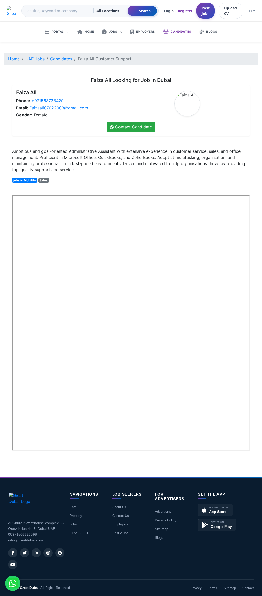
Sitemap (230, 588)
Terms (212, 588)
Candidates (61, 58)
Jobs (73, 524)
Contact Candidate (133, 127)
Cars (73, 507)
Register (185, 10)
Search (145, 10)
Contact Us (120, 516)
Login (169, 10)
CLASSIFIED (79, 533)
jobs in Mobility (24, 180)
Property (76, 516)
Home (14, 58)
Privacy (196, 588)
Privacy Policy (165, 520)
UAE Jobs (35, 58)
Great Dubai (29, 588)
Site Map (161, 529)
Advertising (163, 511)
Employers (120, 524)
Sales (43, 180)
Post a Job (120, 533)
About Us (119, 507)
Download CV (233, 457)
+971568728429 (47, 100)
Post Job (206, 11)
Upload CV (230, 11)
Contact (248, 588)
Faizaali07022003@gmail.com (58, 107)
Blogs (159, 538)
